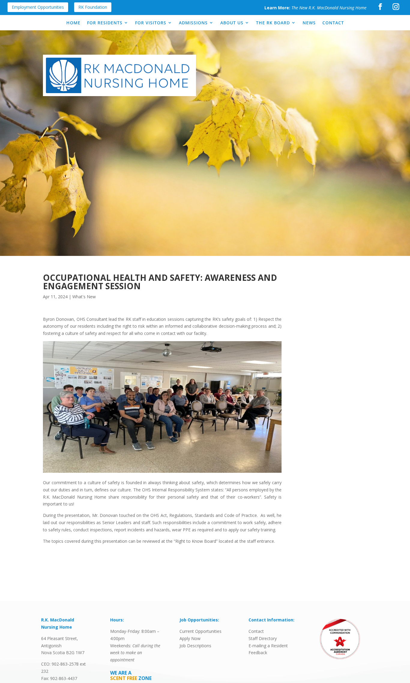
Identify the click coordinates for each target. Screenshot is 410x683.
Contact (333, 23)
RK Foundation (92, 7)
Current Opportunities (200, 631)
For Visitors (150, 23)
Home (73, 23)
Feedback (258, 652)
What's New (84, 296)
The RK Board (273, 23)
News (309, 23)
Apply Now (189, 638)
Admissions (193, 23)
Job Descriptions (195, 645)
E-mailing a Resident (268, 645)
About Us (231, 23)
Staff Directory (263, 638)
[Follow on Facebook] (380, 6)
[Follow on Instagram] (395, 6)
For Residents (104, 23)
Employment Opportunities (38, 7)
